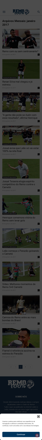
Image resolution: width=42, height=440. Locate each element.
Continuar (21, 434)
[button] (38, 416)
